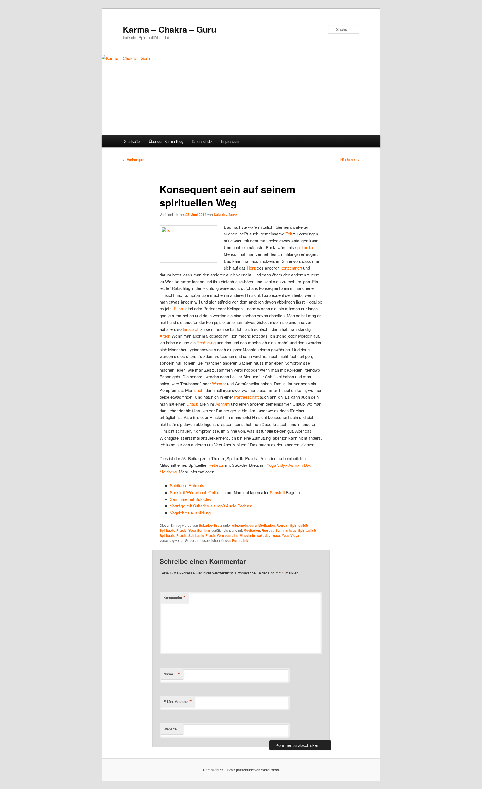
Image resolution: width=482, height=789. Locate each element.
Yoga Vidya (277, 465)
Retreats (216, 465)
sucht (199, 390)
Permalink (240, 540)
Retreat (282, 525)
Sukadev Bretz (225, 214)
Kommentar (174, 597)
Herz (251, 268)
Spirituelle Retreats (187, 485)
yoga (276, 535)
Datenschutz (202, 141)
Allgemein (240, 525)
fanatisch (191, 329)
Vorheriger (133, 159)
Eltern (179, 308)
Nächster (349, 159)
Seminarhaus (286, 530)
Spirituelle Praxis (173, 530)
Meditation (266, 525)
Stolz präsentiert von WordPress (253, 769)
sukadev (264, 535)
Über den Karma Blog (166, 141)
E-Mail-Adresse (177, 701)
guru (253, 525)
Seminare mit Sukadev (190, 499)
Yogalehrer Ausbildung (190, 513)
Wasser (219, 383)
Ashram (222, 404)
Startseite (132, 141)
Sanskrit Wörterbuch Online (195, 492)
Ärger (164, 336)
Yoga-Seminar (199, 530)
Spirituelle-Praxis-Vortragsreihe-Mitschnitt (221, 535)
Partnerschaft (246, 397)
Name (171, 674)
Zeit (288, 234)
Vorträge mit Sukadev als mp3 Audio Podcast (211, 506)
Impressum (230, 141)
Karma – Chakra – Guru (169, 29)
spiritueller (304, 247)
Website (170, 729)
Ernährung (206, 342)
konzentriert (291, 268)
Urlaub (192, 404)
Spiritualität (299, 525)
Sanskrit (277, 492)
